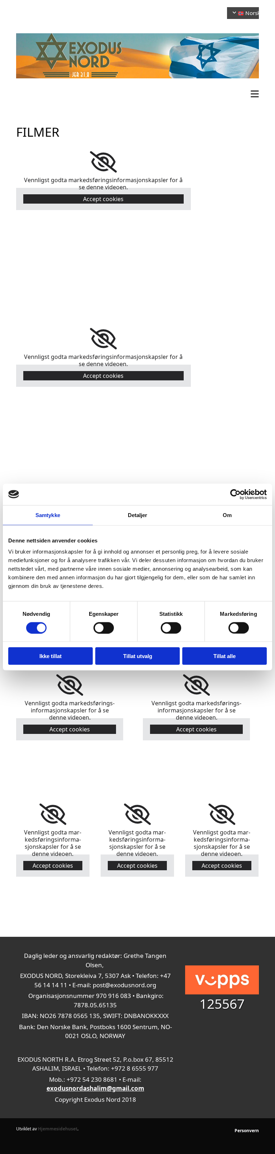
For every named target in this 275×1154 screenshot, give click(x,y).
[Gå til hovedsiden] (137, 56)
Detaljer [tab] (138, 515)
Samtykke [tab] (47, 515)
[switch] (103, 627)
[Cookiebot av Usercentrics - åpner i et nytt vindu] (235, 494)
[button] (137, 94)
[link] (103, 162)
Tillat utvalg (137, 656)
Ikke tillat (50, 656)
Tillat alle (224, 656)
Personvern (247, 1131)
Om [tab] (227, 515)
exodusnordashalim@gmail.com (95, 1088)
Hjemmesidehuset (57, 1129)
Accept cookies (103, 199)
